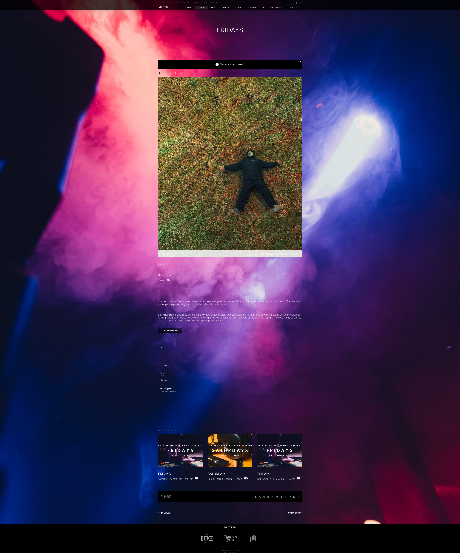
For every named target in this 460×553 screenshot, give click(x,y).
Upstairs (164, 380)
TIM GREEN (165, 512)
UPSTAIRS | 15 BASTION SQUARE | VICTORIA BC (173, 3)
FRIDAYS (164, 365)
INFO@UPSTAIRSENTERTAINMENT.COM (204, 3)
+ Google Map (167, 389)
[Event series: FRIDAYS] (196, 478)
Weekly (163, 373)
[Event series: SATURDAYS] (246, 478)
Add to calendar (170, 331)
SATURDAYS (217, 474)
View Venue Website (168, 391)
